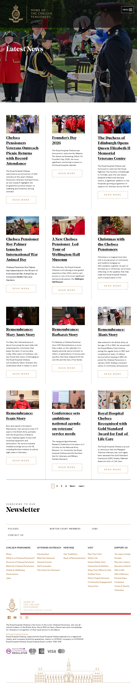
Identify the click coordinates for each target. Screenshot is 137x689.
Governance (12, 574)
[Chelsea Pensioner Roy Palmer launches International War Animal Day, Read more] (22, 225)
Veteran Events (44, 562)
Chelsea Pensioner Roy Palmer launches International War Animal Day (22, 250)
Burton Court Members (65, 528)
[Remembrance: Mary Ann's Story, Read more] (22, 316)
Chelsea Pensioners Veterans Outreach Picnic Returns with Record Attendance (22, 151)
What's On (93, 558)
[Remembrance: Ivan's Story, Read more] (22, 399)
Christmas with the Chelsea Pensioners (111, 245)
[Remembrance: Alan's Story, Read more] (114, 316)
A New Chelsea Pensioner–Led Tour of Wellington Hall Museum (66, 250)
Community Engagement (100, 582)
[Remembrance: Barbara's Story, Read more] (68, 316)
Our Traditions (70, 554)
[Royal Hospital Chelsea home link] (32, 14)
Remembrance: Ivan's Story (19, 416)
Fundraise (119, 582)
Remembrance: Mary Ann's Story (20, 332)
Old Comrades (44, 566)
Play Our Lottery (122, 562)
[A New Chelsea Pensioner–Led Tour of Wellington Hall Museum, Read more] (68, 225)
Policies (13, 528)
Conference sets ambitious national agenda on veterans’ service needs (66, 424)
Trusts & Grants (122, 586)
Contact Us (16, 535)
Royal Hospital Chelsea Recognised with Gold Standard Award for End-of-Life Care (113, 426)
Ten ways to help (122, 554)
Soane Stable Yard (96, 562)
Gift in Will (119, 570)
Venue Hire (93, 586)
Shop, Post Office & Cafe (99, 570)
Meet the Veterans (46, 558)
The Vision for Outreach (48, 570)
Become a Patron (122, 566)
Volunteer (119, 590)
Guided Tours (94, 574)
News (9, 554)
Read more (24, 199)
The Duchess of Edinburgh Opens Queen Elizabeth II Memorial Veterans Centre (114, 148)
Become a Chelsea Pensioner (20, 562)
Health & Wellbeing (15, 570)
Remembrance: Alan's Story (111, 332)
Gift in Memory (121, 574)
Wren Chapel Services (98, 578)
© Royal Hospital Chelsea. (17, 634)
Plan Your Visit (95, 554)
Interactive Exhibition (98, 566)
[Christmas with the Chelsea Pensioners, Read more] (114, 225)
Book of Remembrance (74, 558)
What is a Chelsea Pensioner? (20, 558)
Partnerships (120, 578)
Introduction (43, 554)
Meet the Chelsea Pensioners (20, 566)
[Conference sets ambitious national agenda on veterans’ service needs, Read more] (68, 399)
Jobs (95, 528)
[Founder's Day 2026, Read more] (68, 124)
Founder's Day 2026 (64, 140)
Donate (117, 558)
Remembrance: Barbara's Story (65, 332)
